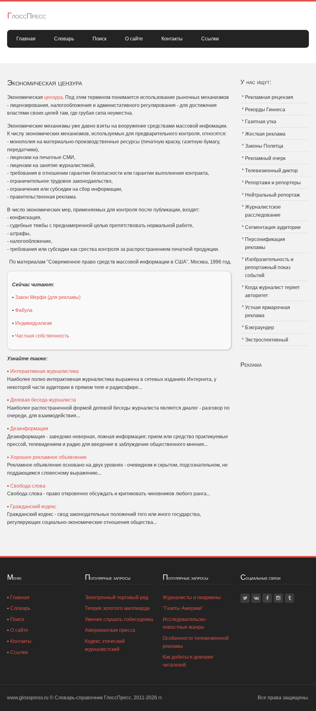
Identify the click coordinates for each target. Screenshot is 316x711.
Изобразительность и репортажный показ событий (269, 267)
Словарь (64, 38)
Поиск (99, 38)
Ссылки (210, 38)
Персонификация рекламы (265, 243)
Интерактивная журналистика (44, 371)
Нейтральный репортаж (272, 195)
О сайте (134, 38)
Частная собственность (42, 335)
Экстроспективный (266, 339)
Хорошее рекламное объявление (48, 457)
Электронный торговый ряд (116, 597)
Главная (25, 38)
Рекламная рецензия (269, 97)
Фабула (23, 310)
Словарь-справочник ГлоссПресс (93, 697)
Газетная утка (260, 121)
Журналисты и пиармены (192, 597)
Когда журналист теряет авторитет (272, 291)
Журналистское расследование (263, 211)
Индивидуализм (33, 323)
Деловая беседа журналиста (43, 399)
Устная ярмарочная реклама (267, 311)
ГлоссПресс (26, 16)
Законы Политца (264, 146)
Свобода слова (27, 485)
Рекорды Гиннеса (265, 109)
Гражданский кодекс (33, 506)
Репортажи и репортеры (273, 182)
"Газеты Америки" (183, 608)
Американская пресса (110, 630)
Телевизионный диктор (271, 170)
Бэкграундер (259, 327)
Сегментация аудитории (273, 227)
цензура (53, 97)
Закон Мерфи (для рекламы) (48, 297)
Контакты (172, 38)
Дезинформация (29, 428)
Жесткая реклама (265, 134)
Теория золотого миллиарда (117, 608)
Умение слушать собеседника (119, 619)
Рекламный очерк (265, 158)
